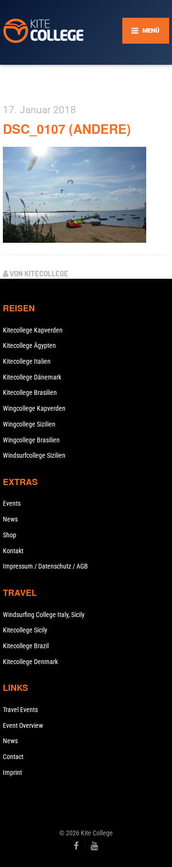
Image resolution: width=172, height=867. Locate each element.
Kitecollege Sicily (25, 630)
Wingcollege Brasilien (31, 440)
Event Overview (23, 725)
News (10, 519)
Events (12, 503)
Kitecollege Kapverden (33, 330)
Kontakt (13, 551)
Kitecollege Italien (27, 361)
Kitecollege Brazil (26, 646)
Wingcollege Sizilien (29, 424)
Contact (13, 756)
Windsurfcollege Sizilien (34, 455)
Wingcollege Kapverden (34, 408)
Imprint (12, 772)
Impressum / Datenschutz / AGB (45, 566)
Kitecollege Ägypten (29, 345)
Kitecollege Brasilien (30, 392)
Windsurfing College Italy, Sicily (44, 614)
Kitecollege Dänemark (32, 377)
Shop (9, 535)
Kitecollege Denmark (30, 661)
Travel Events (20, 709)
